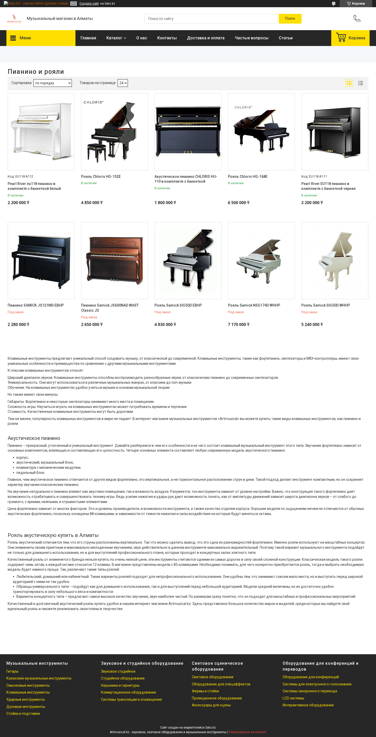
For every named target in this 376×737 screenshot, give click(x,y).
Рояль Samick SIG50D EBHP (178, 305)
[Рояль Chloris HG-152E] (114, 131)
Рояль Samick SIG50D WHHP (325, 305)
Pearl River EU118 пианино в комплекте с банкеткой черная (328, 186)
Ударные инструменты (25, 699)
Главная (88, 38)
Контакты (167, 38)
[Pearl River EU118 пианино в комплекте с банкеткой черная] (334, 131)
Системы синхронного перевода (310, 691)
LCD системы (293, 698)
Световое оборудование (213, 677)
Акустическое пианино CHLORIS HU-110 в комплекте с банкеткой (185, 179)
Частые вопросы (252, 38)
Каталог (114, 38)
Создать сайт (89, 3)
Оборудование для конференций (311, 677)
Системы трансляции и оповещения (131, 699)
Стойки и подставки (23, 713)
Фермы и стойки (205, 691)
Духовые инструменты (25, 707)
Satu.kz (210, 727)
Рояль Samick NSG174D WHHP (254, 305)
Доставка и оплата (206, 38)
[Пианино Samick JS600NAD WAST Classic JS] (114, 260)
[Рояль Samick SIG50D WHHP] (334, 260)
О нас (141, 38)
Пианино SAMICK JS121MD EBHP (36, 305)
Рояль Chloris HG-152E (101, 176)
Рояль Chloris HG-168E (248, 176)
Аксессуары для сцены (211, 705)
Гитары (12, 671)
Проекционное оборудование (217, 698)
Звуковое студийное (118, 671)
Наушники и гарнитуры (120, 685)
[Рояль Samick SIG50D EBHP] (188, 260)
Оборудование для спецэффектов (221, 684)
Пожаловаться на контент (247, 732)
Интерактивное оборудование (308, 705)
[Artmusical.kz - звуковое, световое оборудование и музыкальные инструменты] (14, 19)
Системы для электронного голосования (317, 684)
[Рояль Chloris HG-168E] (261, 131)
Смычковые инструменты (28, 685)
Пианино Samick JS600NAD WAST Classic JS (110, 307)
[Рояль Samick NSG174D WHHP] (261, 260)
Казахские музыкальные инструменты (38, 678)
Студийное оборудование (123, 678)
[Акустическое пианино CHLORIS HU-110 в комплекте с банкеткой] (188, 131)
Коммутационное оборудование (128, 692)
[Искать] (290, 19)
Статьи (286, 38)
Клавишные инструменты (28, 692)
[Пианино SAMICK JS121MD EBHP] (41, 260)
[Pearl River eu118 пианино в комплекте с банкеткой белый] (41, 131)
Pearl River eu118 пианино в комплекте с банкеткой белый (34, 186)
